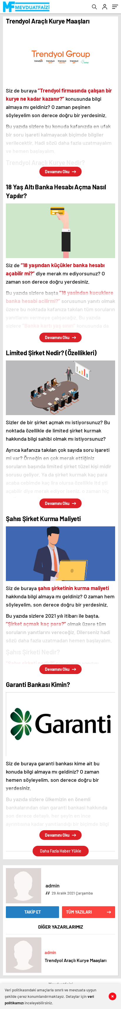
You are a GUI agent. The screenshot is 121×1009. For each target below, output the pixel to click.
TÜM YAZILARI (79, 911)
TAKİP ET (32, 911)
